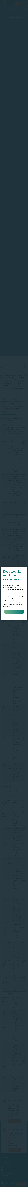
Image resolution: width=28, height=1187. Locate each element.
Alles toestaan (10, 612)
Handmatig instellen (11, 616)
